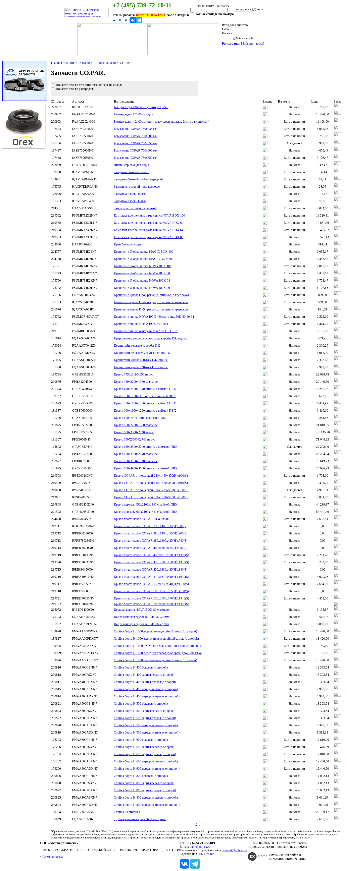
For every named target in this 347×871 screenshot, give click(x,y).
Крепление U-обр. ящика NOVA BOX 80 (142, 287)
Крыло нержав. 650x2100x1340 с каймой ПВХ (146, 511)
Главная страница (63, 62)
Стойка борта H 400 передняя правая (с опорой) (147, 696)
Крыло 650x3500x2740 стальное (136, 454)
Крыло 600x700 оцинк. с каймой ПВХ (140, 417)
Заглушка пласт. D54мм (130, 201)
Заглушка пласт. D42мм (130, 193)
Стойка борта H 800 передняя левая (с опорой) (146, 797)
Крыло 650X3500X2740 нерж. (134, 439)
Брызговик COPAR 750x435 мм (135, 128)
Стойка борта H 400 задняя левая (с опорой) (144, 674)
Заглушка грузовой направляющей (137, 186)
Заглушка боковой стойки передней (138, 179)
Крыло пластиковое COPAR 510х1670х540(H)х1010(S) (151, 576)
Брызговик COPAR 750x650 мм (135, 157)
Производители (105, 62)
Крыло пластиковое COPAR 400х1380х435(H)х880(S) (150, 547)
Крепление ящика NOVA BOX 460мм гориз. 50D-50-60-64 (154, 316)
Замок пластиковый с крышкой (135, 208)
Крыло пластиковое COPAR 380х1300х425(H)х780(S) (150, 540)
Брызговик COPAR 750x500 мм (135, 136)
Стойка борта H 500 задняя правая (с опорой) (145, 718)
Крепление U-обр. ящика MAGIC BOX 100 (143, 251)
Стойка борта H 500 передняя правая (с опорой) (147, 732)
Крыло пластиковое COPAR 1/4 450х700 (141, 519)
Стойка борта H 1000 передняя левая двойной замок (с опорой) (157, 645)
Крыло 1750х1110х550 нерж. (133, 374)
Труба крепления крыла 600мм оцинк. (140, 819)
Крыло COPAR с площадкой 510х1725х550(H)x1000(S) (151, 490)
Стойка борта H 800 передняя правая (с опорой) (147, 804)
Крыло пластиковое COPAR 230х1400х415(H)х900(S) (150, 526)
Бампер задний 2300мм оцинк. (135, 114)
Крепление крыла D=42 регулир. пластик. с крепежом (151, 302)
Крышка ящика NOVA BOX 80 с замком (141, 609)
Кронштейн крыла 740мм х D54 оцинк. (141, 367)
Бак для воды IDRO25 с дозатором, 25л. (141, 107)
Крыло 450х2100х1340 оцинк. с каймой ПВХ (145, 389)
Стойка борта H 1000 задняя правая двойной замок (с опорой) (156, 638)
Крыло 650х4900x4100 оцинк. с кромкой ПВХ (146, 468)
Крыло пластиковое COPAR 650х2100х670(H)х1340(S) (151, 598)
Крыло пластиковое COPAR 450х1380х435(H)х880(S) (150, 569)
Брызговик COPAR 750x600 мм (135, 150)
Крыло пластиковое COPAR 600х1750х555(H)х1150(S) (151, 591)
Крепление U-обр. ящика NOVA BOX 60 (142, 273)
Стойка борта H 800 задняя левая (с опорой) (144, 783)
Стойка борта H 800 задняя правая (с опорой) (145, 790)
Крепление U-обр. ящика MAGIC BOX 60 (143, 258)
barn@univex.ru (200, 846)
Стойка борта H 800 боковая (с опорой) (141, 775)
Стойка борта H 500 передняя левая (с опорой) (146, 725)
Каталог (84, 62)
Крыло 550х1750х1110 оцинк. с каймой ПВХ (145, 396)
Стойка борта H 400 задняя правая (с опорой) (145, 682)
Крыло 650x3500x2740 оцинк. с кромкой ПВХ (146, 446)
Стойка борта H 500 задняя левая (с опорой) (144, 710)
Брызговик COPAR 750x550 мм (135, 143)
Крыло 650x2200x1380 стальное (136, 425)
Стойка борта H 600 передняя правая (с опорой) (147, 768)
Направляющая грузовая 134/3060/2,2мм (141, 624)
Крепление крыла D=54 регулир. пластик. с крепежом (151, 309)
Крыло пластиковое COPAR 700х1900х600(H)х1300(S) (151, 604)
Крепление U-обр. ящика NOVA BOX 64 (142, 280)
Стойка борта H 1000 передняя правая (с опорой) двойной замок (158, 653)
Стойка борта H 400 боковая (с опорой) (141, 667)
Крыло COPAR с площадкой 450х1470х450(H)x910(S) (151, 482)
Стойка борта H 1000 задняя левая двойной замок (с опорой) (155, 631)
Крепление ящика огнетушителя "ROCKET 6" (146, 331)
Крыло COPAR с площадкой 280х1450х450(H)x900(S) (151, 475)
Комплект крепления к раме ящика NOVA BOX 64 (148, 230)
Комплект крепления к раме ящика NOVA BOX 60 (148, 222)
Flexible (209, 854)
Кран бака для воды (127, 244)
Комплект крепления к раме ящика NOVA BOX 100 (149, 215)
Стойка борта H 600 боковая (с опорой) (141, 739)
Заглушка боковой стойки (131, 172)
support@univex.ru (234, 850)
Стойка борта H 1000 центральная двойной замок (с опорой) (155, 660)
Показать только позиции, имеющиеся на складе (88, 84)
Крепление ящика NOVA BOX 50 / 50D (141, 324)
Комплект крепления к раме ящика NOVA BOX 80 (148, 237)
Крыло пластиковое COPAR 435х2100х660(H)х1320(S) (151, 562)
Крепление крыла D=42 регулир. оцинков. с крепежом (151, 295)
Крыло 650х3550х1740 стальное (136, 461)
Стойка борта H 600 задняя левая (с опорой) (144, 747)
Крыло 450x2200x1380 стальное (136, 381)
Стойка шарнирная (127, 812)
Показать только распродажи (75, 89)
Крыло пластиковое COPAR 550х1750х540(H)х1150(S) (151, 584)
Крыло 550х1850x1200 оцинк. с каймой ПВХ (145, 403)
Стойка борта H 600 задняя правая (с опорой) (145, 754)
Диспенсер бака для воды (131, 165)
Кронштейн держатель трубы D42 (137, 345)
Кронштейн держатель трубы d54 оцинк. (142, 352)
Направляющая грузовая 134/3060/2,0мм (141, 617)
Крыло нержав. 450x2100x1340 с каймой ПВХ (146, 504)
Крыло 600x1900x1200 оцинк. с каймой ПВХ (145, 410)
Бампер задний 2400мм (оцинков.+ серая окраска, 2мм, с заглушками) (161, 121)
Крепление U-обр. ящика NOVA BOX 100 (142, 266)
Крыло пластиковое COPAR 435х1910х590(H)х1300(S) (151, 555)
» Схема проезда (51, 856)
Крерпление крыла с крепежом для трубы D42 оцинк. (151, 338)
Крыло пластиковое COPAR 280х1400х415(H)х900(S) (150, 533)
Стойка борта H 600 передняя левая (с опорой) (146, 761)
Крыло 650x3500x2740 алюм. (134, 432)
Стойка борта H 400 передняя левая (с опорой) (146, 689)
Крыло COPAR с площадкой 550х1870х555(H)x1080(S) (151, 497)
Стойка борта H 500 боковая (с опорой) (141, 703)
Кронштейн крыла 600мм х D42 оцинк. (141, 360)
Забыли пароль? (253, 43)
